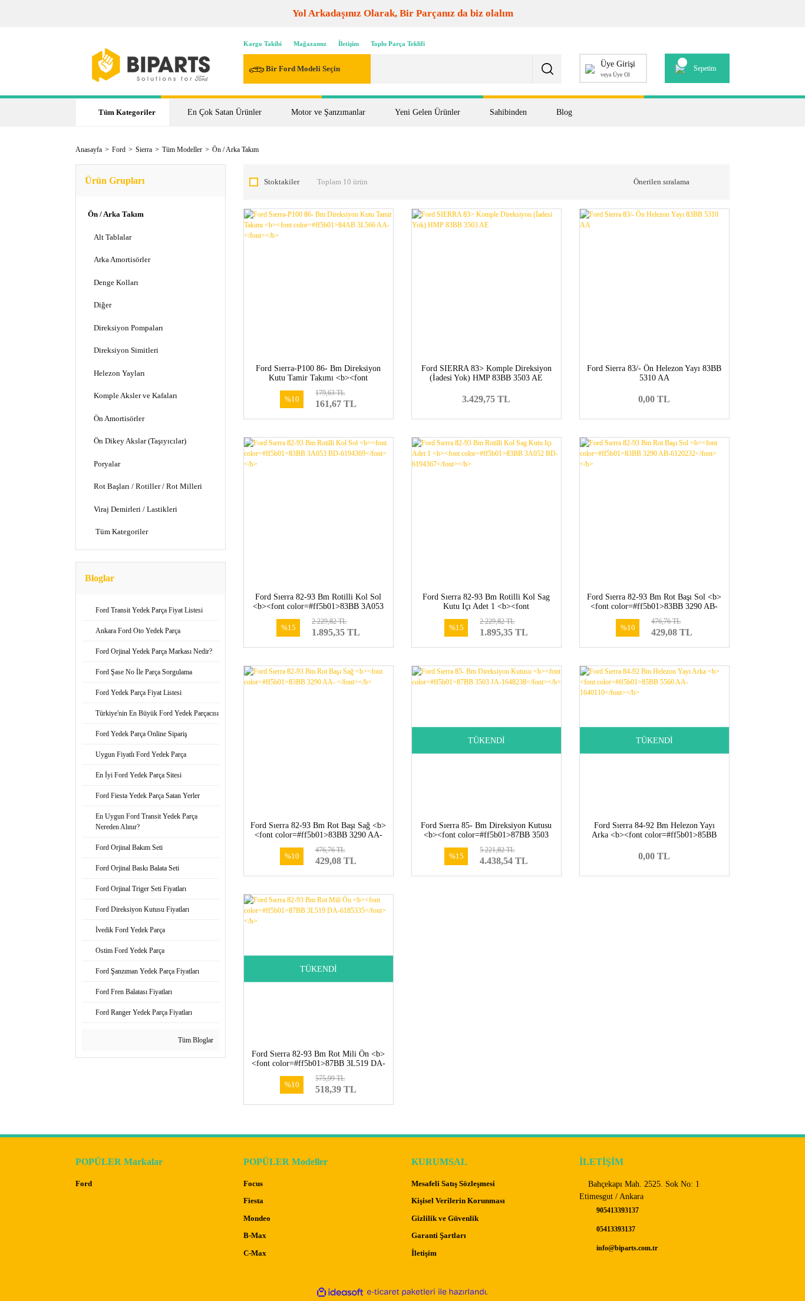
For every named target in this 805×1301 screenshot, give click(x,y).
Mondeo (256, 1218)
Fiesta (253, 1200)
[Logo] (151, 65)
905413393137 (617, 1210)
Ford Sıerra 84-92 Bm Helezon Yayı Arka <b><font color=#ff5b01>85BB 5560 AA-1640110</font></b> (654, 835)
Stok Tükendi (486, 854)
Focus (253, 1183)
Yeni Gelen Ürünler (427, 112)
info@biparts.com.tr (626, 1248)
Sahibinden (508, 112)
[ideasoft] (340, 1292)
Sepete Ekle (318, 397)
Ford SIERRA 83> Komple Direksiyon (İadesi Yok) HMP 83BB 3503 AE (486, 373)
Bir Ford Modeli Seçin (303, 68)
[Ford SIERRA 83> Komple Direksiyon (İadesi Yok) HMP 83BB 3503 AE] (486, 283)
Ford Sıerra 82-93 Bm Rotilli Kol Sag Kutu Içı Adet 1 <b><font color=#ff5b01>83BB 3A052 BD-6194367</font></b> (486, 611)
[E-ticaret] (401, 1292)
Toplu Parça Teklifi (398, 43)
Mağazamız (309, 43)
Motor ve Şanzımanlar (328, 112)
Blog (564, 112)
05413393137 (615, 1229)
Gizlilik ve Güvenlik (445, 1218)
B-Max (254, 1235)
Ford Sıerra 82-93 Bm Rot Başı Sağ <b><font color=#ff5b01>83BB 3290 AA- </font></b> (318, 835)
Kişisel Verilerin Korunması (458, 1200)
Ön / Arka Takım (235, 149)
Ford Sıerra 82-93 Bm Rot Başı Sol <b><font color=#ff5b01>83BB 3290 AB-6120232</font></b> (654, 606)
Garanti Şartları (438, 1235)
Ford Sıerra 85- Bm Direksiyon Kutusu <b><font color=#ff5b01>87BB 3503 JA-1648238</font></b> (486, 835)
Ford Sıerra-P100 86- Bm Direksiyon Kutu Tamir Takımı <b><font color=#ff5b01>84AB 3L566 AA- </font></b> (318, 382)
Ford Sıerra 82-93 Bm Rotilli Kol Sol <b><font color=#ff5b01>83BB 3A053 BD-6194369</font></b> (318, 606)
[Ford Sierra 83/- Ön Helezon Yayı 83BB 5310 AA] (654, 283)
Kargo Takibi (262, 43)
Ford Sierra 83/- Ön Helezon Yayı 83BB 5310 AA (654, 373)
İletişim (348, 43)
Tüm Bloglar (194, 1040)
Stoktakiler (281, 181)
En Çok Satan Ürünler (224, 112)
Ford (83, 1183)
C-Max (254, 1253)
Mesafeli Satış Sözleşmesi (453, 1183)
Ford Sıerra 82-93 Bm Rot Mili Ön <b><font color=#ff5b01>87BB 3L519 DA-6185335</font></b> (318, 1063)
